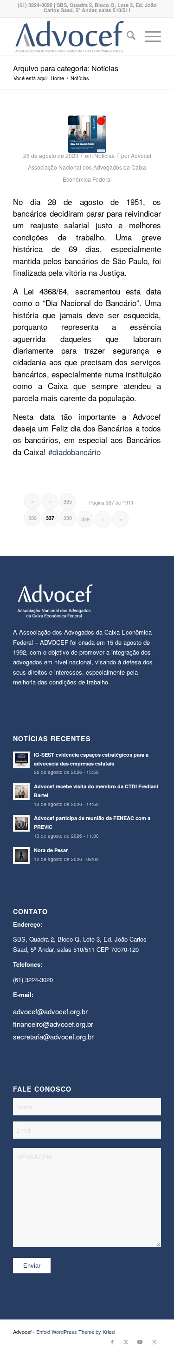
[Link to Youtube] (140, 1341)
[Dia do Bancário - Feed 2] (87, 134)
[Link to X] (126, 1341)
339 (85, 519)
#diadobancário (74, 452)
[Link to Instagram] (154, 1341)
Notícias (104, 155)
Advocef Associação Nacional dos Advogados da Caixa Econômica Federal (89, 167)
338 (68, 517)
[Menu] (148, 36)
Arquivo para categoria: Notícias (65, 68)
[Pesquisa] (126, 36)
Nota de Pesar (51, 850)
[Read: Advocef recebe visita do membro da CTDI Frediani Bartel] (21, 791)
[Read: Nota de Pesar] (21, 855)
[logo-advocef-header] (72, 36)
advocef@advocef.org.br (50, 1011)
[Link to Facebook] (112, 1341)
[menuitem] (126, 36)
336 (32, 517)
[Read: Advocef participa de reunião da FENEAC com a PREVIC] (21, 823)
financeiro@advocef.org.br (53, 1024)
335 (68, 501)
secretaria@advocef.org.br (53, 1036)
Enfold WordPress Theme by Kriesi (75, 1331)
